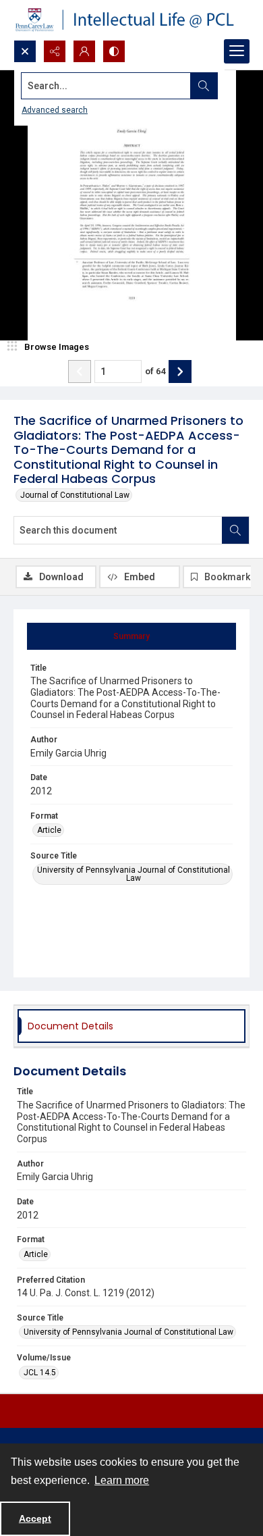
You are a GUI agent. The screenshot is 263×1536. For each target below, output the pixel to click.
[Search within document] (235, 530)
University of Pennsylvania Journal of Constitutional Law (133, 874)
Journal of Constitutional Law (74, 495)
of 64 (155, 371)
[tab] (131, 636)
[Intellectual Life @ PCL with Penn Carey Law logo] (131, 20)
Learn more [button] (121, 1480)
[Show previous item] (79, 371)
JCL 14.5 (40, 1372)
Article (49, 830)
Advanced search (55, 110)
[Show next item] (180, 371)
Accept (35, 1518)
